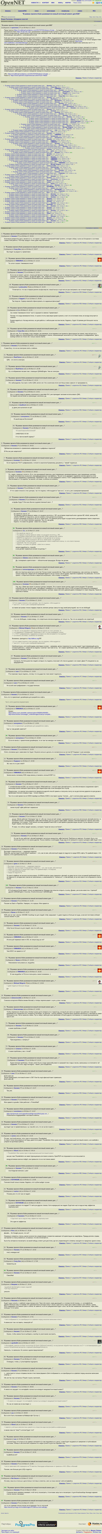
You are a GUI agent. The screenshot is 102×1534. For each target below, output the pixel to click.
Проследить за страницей (10, 1532)
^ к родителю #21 (76, 280)
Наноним (49, 200)
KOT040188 (50, 186)
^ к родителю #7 (76, 481)
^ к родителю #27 (76, 965)
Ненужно (49, 198)
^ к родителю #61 (76, 1364)
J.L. (72, 118)
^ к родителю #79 (76, 1445)
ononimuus (54, 179)
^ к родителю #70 (76, 829)
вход (83, 0)
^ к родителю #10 (76, 766)
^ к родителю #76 (76, 1406)
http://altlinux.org (33, 638)
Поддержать (88, 1532)
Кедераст (53, 140)
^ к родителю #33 (76, 1118)
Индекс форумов (82, 1513)
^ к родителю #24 (76, 1019)
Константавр (55, 167)
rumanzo (57, 171)
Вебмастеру (97, 1532)
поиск (37, 11)
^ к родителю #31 (76, 504)
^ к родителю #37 (76, 421)
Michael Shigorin (68, 127)
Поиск (75, 2)
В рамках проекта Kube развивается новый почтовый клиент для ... (25, 85)
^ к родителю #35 (76, 1161)
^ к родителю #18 (76, 930)
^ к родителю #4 (76, 362)
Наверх (84, 243)
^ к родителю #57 (76, 1336)
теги (79, 2)
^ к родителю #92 (76, 1496)
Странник (62, 173)
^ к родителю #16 (76, 881)
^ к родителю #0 (76, 243)
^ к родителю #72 (76, 1067)
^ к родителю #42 (76, 1196)
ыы (48, 212)
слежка (80, 11)
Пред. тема (92, 1513)
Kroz (48, 192)
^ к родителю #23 (76, 798)
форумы (8, 11)
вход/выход (65, 11)
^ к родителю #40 (76, 524)
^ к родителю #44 (76, 1209)
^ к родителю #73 (76, 842)
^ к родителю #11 (76, 374)
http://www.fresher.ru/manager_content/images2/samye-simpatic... (30, 714)
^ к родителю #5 (76, 465)
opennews (14, 27)
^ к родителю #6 (76, 266)
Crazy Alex (54, 87)
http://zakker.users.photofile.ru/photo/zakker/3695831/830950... (28, 713)
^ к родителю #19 (76, 398)
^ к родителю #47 (76, 1255)
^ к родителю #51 (76, 976)
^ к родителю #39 (76, 743)
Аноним (49, 85)
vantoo (49, 182)
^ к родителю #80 (76, 1173)
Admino (73, 120)
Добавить (79, 1532)
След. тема (99, 1513)
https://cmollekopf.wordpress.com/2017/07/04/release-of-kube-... (35, 30)
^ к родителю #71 (76, 1042)
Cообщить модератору (95, 78)
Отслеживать (98, 21)
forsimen (53, 111)
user (56, 130)
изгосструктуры (76, 121)
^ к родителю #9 (76, 731)
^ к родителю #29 (76, 717)
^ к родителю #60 (76, 810)
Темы (87, 1513)
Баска (48, 155)
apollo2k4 (50, 204)
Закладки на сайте (7, 1530)
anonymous (70, 106)
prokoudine (66, 91)
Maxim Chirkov (96, 1530)
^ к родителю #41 (76, 1030)
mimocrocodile (51, 166)
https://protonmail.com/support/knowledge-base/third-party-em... (27, 1114)
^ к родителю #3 (76, 254)
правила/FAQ (22, 11)
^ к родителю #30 (76, 1093)
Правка (85, 78)
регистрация (88, 0)
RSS (94, 11)
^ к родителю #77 (76, 894)
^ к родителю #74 (76, 1224)
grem (52, 151)
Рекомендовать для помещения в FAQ (67, 1513)
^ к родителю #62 (76, 551)
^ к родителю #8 (76, 493)
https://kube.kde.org (23, 32)
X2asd (52, 183)
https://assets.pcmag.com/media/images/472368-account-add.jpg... (26, 1507)
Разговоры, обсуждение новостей (17, 19)
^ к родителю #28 (76, 292)
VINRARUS (58, 88)
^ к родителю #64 (76, 665)
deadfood (65, 105)
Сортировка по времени (92, 228)
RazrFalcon (54, 99)
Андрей (65, 93)
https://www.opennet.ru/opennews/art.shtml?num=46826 (29, 75)
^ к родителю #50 (76, 621)
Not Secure (50, 219)
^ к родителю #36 (76, 410)
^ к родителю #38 (76, 439)
